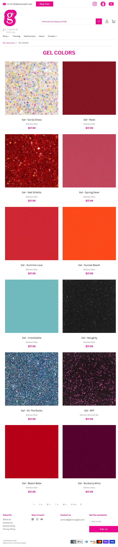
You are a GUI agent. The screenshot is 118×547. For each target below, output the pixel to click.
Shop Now (44, 4)
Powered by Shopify (19, 543)
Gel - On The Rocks (31, 410)
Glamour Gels (12, 541)
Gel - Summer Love (32, 265)
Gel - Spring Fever (89, 192)
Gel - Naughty (89, 337)
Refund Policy (9, 526)
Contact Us (8, 523)
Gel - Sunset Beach (89, 265)
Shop (5, 36)
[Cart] (113, 21)
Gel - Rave (89, 119)
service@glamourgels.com (19, 4)
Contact (52, 36)
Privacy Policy (9, 529)
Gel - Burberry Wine (89, 483)
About (41, 36)
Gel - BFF (89, 410)
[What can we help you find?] (71, 21)
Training (16, 36)
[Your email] (102, 521)
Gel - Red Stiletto (31, 192)
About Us (7, 519)
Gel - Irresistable (31, 337)
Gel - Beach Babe (31, 483)
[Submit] (99, 21)
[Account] (106, 22)
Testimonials (29, 36)
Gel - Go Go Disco (32, 119)
